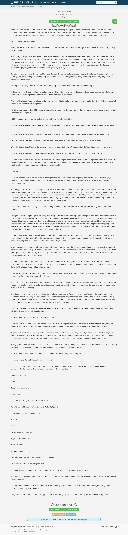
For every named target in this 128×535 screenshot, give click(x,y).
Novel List (45, 2)
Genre (55, 2)
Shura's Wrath (64, 11)
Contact (102, 526)
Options (64, 2)
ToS (106, 526)
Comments (71, 515)
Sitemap (111, 526)
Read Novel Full (25, 2)
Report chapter (59, 515)
